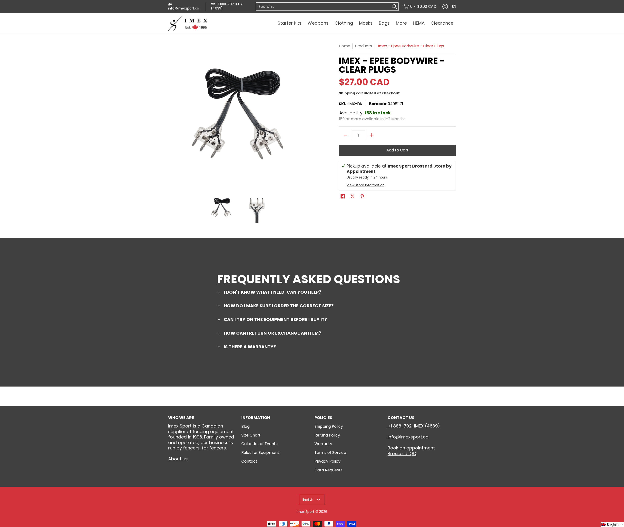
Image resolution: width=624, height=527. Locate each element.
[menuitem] (420, 6)
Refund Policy (327, 435)
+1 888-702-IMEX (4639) (227, 6)
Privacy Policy (327, 461)
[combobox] (323, 7)
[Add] (371, 135)
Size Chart (251, 435)
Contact (249, 461)
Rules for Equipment (260, 452)
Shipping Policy (328, 426)
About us (178, 459)
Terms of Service (330, 452)
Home (344, 46)
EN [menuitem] (454, 6)
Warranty (323, 444)
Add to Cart (397, 150)
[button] (342, 196)
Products (363, 46)
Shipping (347, 93)
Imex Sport (305, 511)
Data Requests (328, 470)
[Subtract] (345, 135)
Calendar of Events (259, 444)
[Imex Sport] (187, 23)
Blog (245, 426)
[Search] (394, 7)
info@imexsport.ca (183, 8)
